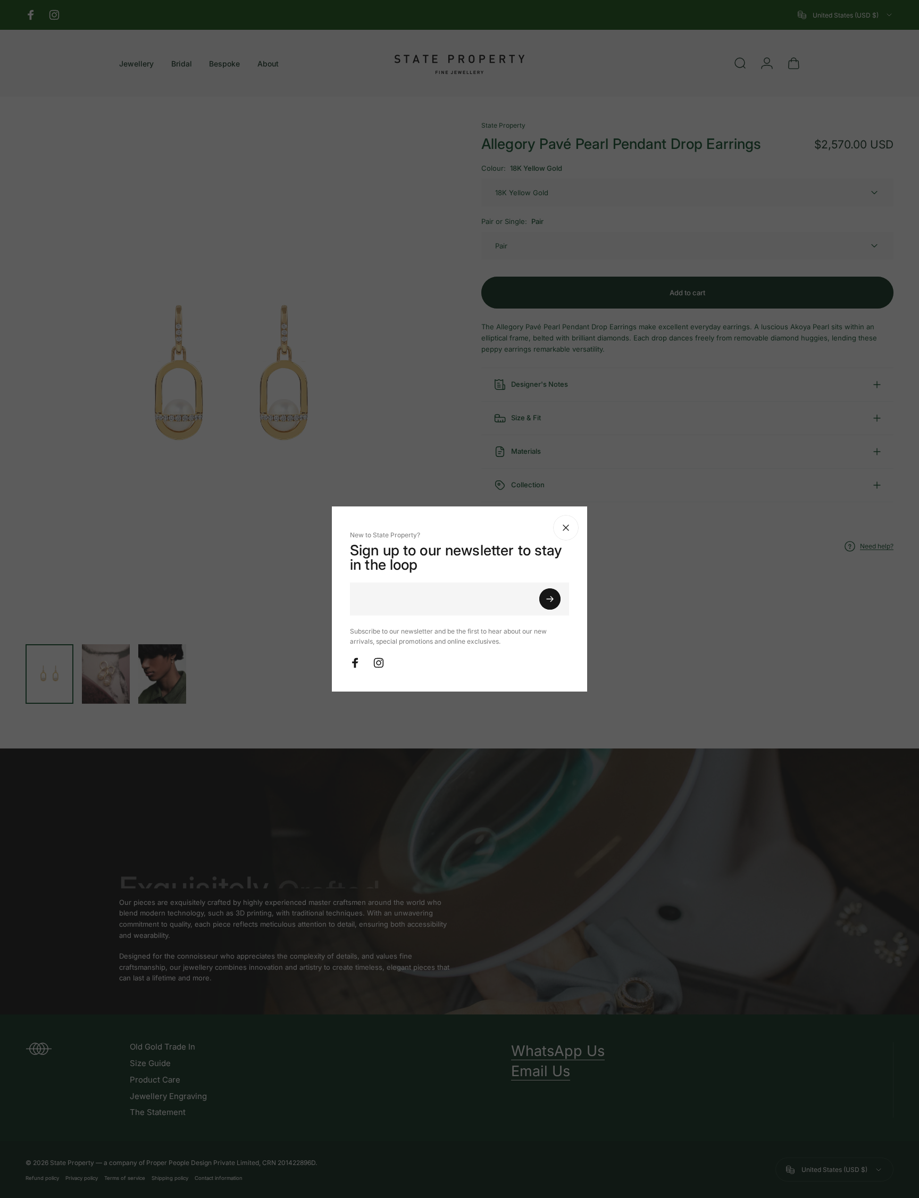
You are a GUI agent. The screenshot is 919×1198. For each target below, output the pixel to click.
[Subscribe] (632, 599)
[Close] (648, 527)
